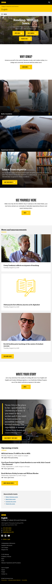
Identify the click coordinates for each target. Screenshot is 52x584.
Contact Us (4, 574)
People (3, 572)
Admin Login (6, 539)
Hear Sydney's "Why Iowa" (11, 438)
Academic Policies (6, 556)
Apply (25, 387)
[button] (49, 2)
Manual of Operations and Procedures (11, 563)
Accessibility (24, 580)
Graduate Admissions (6, 545)
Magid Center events (11, 499)
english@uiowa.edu (8, 532)
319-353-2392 (7, 530)
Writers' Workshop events (12, 497)
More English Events (9, 483)
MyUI (2, 558)
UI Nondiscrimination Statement (14, 580)
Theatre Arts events (10, 504)
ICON (2, 560)
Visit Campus (31, 33)
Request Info (24, 39)
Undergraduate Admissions (8, 543)
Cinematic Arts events (11, 501)
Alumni (3, 569)
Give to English (5, 567)
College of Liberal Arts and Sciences (9, 6)
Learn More (25, 67)
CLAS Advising (5, 554)
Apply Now (17, 33)
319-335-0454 (7, 528)
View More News (8, 356)
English (4, 10)
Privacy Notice (4, 580)
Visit (25, 213)
